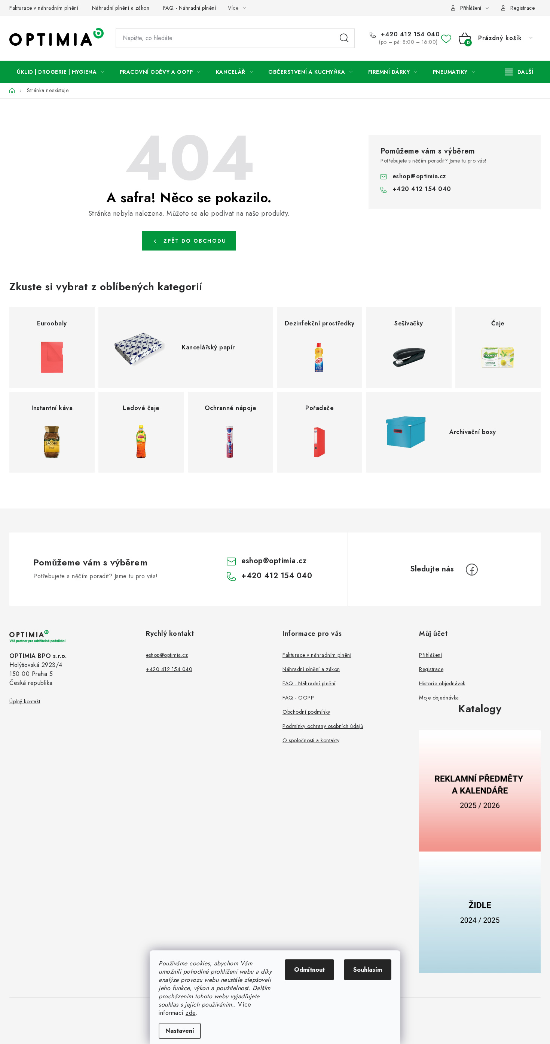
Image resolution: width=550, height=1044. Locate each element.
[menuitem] (60, 72)
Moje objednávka (439, 697)
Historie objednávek (442, 683)
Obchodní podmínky (306, 712)
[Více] (519, 72)
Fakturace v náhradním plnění (43, 8)
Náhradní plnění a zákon (121, 8)
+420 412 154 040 (409, 34)
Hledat (344, 38)
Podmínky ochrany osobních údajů (322, 726)
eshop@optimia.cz (419, 176)
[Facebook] (472, 570)
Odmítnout (309, 969)
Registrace (522, 8)
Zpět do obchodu (195, 241)
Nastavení (179, 1030)
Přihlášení (430, 655)
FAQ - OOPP (298, 697)
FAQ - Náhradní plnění (189, 8)
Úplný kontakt (24, 701)
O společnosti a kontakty (310, 740)
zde (191, 1012)
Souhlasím (367, 969)
